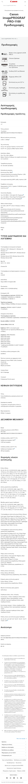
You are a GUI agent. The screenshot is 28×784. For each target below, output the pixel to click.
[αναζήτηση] (2, 2)
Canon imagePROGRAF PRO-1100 (8, 38)
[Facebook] (7, 778)
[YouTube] (21, 778)
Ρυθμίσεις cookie (21, 771)
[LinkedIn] (14, 778)
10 (7, 620)
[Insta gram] (10, 778)
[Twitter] (17, 778)
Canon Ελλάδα (13, 775)
